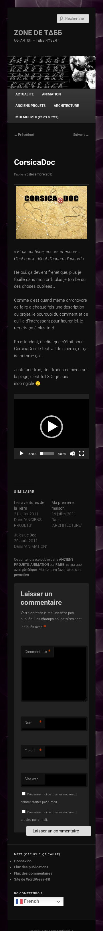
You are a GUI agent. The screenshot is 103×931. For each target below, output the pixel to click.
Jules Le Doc (25, 535)
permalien (21, 575)
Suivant (81, 134)
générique (29, 570)
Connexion (22, 861)
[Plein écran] (81, 453)
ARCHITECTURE (66, 106)
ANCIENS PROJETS (30, 106)
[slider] (47, 453)
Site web (32, 779)
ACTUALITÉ (24, 94)
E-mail (33, 750)
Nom (33, 722)
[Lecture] (21, 453)
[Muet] (72, 453)
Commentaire (38, 651)
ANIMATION (51, 94)
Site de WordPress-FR (32, 879)
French (31, 901)
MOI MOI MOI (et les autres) (36, 117)
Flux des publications (31, 867)
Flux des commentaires (33, 873)
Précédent (24, 134)
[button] (51, 426)
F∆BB (60, 565)
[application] (51, 426)
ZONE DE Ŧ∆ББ (38, 33)
